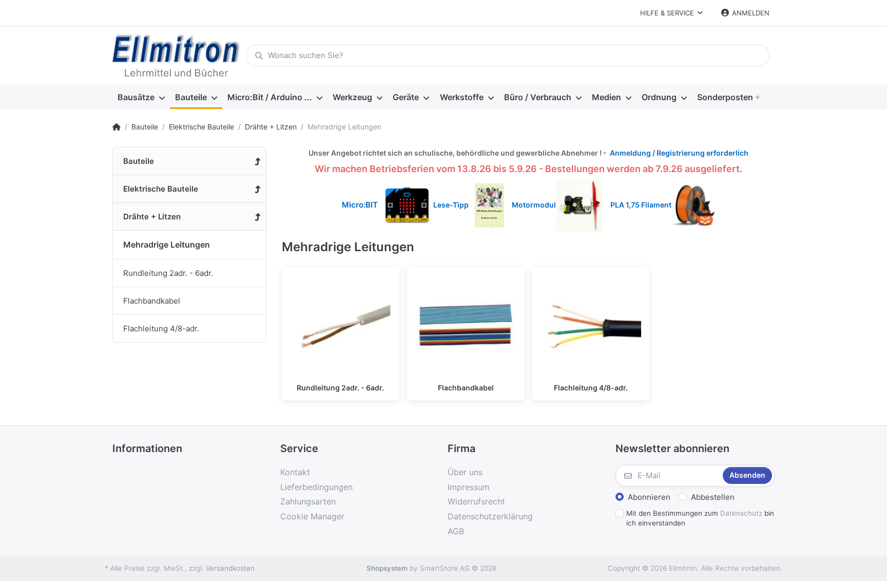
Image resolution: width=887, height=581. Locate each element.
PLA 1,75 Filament (641, 204)
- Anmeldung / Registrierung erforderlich (675, 152)
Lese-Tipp (454, 204)
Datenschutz (741, 513)
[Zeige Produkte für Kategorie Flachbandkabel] (465, 326)
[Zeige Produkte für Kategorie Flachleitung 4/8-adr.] (591, 326)
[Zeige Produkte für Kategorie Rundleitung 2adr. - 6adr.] (340, 326)
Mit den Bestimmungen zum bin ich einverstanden (700, 518)
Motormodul (531, 204)
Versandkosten (230, 568)
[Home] (116, 127)
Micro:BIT (360, 205)
